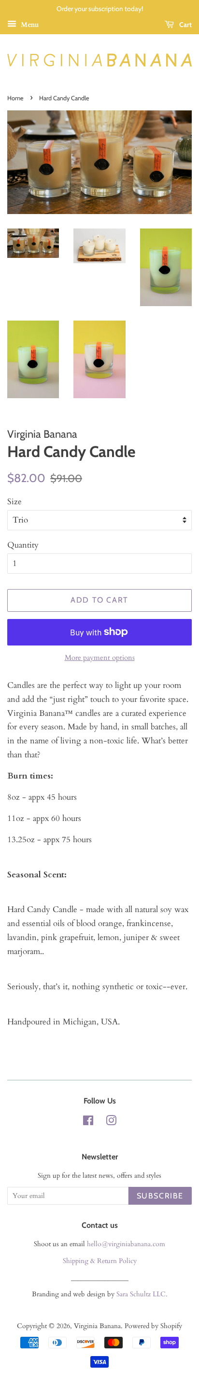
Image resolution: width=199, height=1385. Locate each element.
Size (14, 501)
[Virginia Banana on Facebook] (88, 1122)
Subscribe (160, 1195)
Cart (185, 24)
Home (15, 98)
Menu (29, 24)
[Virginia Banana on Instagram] (111, 1122)
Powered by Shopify (153, 1326)
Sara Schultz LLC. (142, 1294)
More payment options (100, 657)
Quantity (23, 545)
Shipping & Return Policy (100, 1260)
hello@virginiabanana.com (126, 1244)
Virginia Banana (97, 1326)
